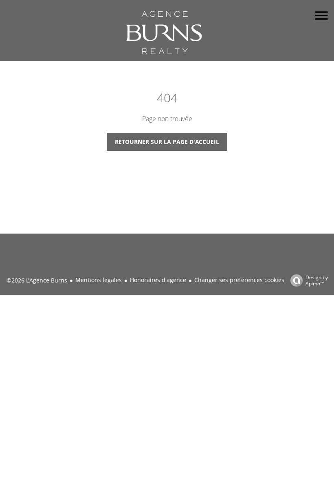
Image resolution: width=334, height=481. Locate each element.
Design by (316, 280)
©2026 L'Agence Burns (37, 280)
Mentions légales (98, 280)
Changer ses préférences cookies (239, 280)
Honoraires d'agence (158, 280)
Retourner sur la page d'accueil (167, 142)
